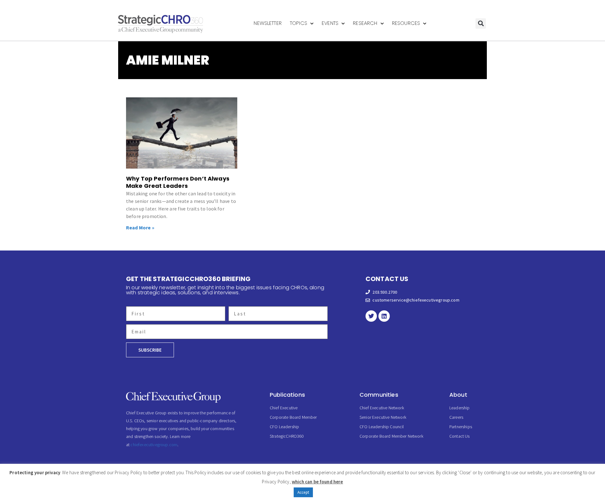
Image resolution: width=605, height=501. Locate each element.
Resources (406, 23)
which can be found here (317, 482)
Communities (379, 395)
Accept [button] (303, 492)
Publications (287, 395)
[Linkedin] (384, 316)
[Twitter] (371, 316)
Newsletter (268, 23)
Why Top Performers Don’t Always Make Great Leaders (177, 182)
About (458, 395)
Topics (298, 23)
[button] (480, 23)
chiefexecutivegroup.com (153, 444)
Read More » (140, 227)
